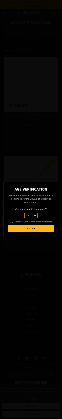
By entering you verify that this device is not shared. (31, 222)
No (35, 215)
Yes (27, 215)
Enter (31, 228)
